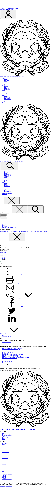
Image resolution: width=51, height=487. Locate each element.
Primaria (3, 225)
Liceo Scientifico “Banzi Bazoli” (7, 352)
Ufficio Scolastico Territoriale (7, 435)
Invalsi (3, 438)
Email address (2, 249)
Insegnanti (7, 231)
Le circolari (6, 92)
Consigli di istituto (36, 231)
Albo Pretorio (4, 101)
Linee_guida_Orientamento (6, 342)
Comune (3, 439)
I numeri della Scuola (7, 174)
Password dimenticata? (4, 252)
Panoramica (6, 79)
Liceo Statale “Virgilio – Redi (7, 353)
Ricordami (3, 254)
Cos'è (3, 335)
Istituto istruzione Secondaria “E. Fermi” (8, 360)
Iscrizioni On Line (5, 437)
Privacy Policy (4, 477)
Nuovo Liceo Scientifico (20, 357)
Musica (32, 231)
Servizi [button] (3, 85)
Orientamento (16, 231)
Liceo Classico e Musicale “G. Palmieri (8, 356)
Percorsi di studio (7, 89)
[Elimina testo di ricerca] (20, 209)
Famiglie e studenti (7, 88)
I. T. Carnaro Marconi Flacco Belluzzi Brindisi (9, 362)
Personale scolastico (7, 87)
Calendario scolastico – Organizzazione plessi (9, 223)
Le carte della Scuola (7, 175)
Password (1, 250)
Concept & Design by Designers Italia (6, 486)
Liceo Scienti (4, 355)
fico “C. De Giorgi (9, 355)
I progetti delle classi (7, 99)
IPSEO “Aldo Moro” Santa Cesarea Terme (9, 361)
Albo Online (4, 475)
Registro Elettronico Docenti (14, 243)
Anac (3, 481)
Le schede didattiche (7, 98)
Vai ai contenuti (2, 8)
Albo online (6, 94)
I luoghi (5, 81)
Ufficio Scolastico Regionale (6, 434)
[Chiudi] (12, 200)
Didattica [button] (3, 95)
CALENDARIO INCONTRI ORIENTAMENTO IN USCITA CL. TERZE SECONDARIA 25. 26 (18, 344)
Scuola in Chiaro (5, 436)
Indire (3, 471)
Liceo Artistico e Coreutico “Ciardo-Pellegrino (9, 354)
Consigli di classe (3, 231)
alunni (24, 231)
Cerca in (4, 218)
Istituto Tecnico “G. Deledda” (7, 358)
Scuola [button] (3, 78)
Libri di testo (21, 231)
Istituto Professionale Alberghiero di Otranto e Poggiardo (11, 349)
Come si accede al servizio (6, 336)
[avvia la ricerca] (36, 209)
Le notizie (6, 184)
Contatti (3, 102)
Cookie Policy (4, 478)
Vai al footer (16, 8)
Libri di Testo (4, 226)
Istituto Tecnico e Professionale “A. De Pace (9, 348)
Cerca (1, 212)
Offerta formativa (7, 97)
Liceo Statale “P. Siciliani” (6, 351)
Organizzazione (6, 83)
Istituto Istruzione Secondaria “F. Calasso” (9, 357)
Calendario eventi (7, 93)
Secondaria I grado (5, 224)
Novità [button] (3, 90)
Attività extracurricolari (43, 231)
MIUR (3, 433)
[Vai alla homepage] (25, 75)
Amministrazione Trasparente (7, 100)
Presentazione (6, 80)
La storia (5, 84)
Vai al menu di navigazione (9, 8)
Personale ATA (12, 231)
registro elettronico (28, 231)
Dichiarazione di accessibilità (7, 479)
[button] (19, 298)
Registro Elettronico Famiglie (5, 243)
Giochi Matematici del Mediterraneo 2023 (9, 227)
